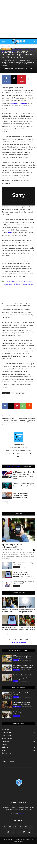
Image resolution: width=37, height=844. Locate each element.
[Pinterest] (17, 406)
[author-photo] (18, 442)
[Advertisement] (18, 19)
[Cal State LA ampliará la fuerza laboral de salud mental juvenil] (7, 667)
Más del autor (28, 466)
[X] (11, 406)
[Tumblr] (13, 832)
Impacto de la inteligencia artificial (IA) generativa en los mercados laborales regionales (27, 422)
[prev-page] (3, 502)
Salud (4, 541)
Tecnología (5, 488)
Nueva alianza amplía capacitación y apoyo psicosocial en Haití (20, 495)
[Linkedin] (14, 453)
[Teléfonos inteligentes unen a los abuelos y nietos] (7, 584)
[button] (3, 41)
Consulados (17, 706)
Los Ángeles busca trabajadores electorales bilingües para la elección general (23, 677)
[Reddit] (8, 832)
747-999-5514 (23, 813)
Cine (12, 393)
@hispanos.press (18, 642)
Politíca (16, 681)
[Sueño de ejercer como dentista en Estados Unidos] (7, 714)
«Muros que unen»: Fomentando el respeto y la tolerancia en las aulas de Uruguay (10, 422)
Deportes (5, 476)
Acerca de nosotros (8, 761)
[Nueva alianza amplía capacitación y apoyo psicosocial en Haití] (7, 495)
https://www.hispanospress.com (18, 447)
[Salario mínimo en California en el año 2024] (7, 695)
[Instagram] (10, 453)
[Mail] (18, 453)
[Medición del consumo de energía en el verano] (7, 565)
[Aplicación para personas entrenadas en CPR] (18, 530)
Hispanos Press (8, 68)
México (8, 46)
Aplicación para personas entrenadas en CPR (13, 545)
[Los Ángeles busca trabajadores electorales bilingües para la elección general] (7, 677)
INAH (23, 393)
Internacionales (6, 48)
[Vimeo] (31, 453)
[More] (29, 79)
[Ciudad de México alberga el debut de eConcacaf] (7, 486)
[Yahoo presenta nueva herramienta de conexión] (7, 574)
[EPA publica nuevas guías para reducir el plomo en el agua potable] (7, 658)
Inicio (2, 46)
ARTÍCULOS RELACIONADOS (13, 466)
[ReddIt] (29, 406)
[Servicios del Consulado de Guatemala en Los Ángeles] (7, 704)
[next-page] (6, 502)
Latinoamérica (6, 498)
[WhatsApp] (23, 406)
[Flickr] (10, 827)
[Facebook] (5, 406)
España (18, 393)
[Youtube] (18, 457)
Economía (16, 697)
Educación (22, 625)
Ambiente (16, 660)
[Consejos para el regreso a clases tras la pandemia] (27, 620)
